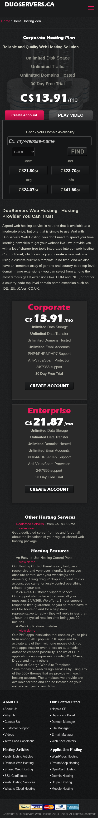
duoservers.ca (29, 4)
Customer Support (17, 728)
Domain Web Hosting (19, 763)
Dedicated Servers (30, 524)
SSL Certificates (16, 776)
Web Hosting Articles (19, 756)
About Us (11, 709)
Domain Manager (63, 722)
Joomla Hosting (62, 776)
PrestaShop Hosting (65, 763)
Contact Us (12, 722)
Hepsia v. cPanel (63, 715)
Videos (9, 734)
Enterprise (49, 410)
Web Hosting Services (20, 782)
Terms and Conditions (19, 741)
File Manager (60, 728)
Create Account (24, 115)
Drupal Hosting (62, 782)
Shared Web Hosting (19, 769)
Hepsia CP (59, 709)
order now (26, 528)
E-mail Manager (62, 734)
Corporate (49, 307)
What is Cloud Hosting (20, 788)
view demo (27, 562)
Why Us (10, 715)
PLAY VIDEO (70, 115)
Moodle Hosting (62, 788)
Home (5, 21)
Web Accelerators (64, 741)
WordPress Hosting (65, 756)
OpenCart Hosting (64, 769)
